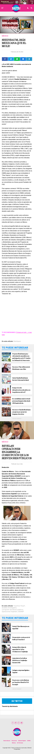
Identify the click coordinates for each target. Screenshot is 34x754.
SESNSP (21, 611)
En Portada (20, 742)
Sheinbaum (17, 341)
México (14, 742)
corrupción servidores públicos (12, 609)
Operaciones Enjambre (9, 611)
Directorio (14, 740)
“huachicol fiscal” (19, 606)
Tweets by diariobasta (10, 706)
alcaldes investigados (9, 607)
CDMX (29, 740)
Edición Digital (22, 740)
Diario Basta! (6, 740)
